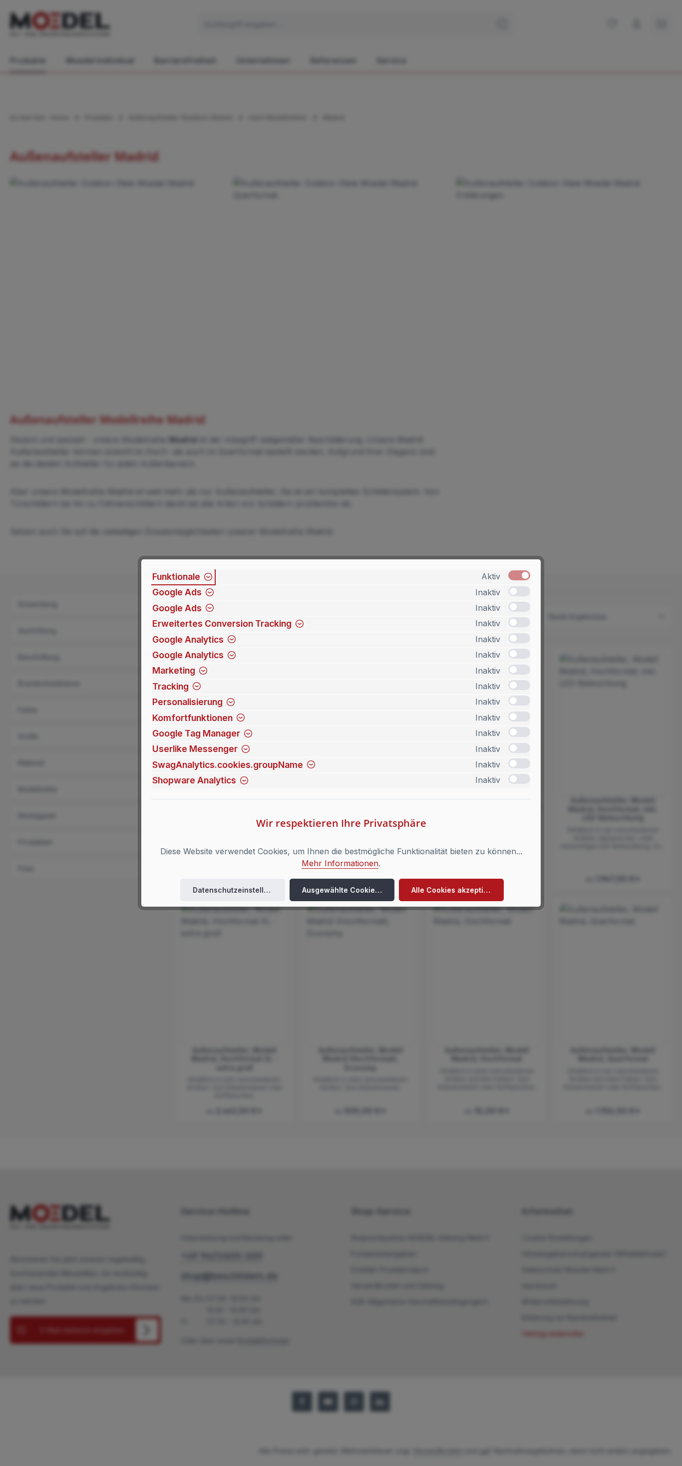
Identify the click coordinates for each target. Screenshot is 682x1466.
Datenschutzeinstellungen (239, 890)
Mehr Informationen (340, 863)
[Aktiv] (519, 575)
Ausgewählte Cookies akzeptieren (348, 890)
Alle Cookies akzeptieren (455, 890)
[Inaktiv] (519, 591)
